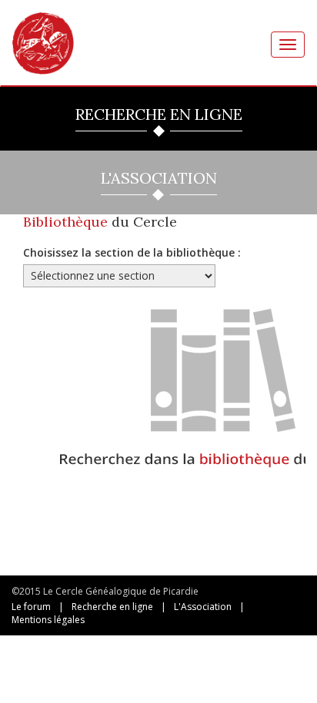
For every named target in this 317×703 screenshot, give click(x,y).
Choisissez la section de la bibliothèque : (132, 252)
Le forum (31, 606)
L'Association (203, 606)
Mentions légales (48, 619)
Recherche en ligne (112, 606)
